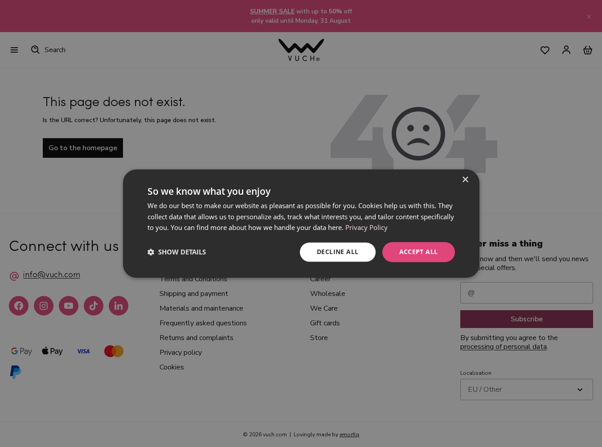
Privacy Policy (366, 227)
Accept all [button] (418, 251)
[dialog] (301, 223)
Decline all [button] (337, 251)
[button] (176, 252)
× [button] (465, 179)
